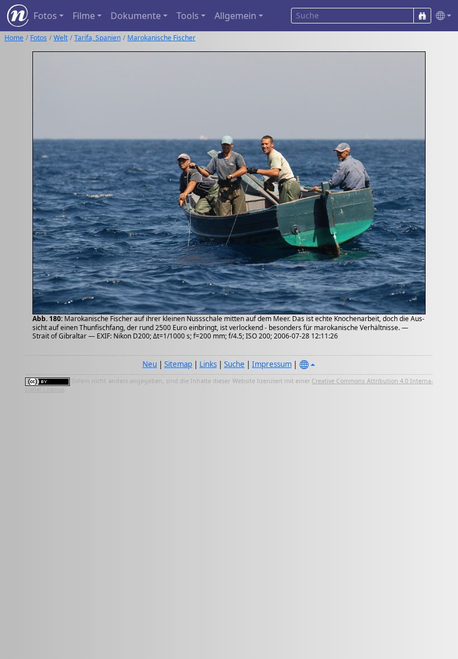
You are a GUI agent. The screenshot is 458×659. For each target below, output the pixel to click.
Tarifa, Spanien (97, 37)
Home (13, 37)
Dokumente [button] (136, 15)
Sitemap (178, 364)
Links (208, 364)
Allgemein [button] (235, 15)
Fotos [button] (45, 15)
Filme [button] (84, 15)
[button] (441, 16)
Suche (234, 364)
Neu (149, 364)
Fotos (38, 37)
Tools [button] (187, 15)
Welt (61, 37)
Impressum (272, 364)
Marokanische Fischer (161, 37)
